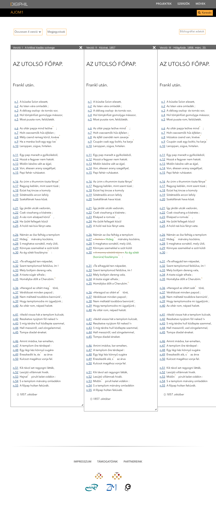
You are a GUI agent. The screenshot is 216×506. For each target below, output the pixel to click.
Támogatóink (107, 462)
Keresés (206, 13)
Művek (200, 4)
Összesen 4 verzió (26, 31)
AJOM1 (17, 13)
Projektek (164, 4)
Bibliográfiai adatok (192, 31)
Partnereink (133, 462)
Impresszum (83, 462)
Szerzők (183, 4)
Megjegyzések (56, 31)
